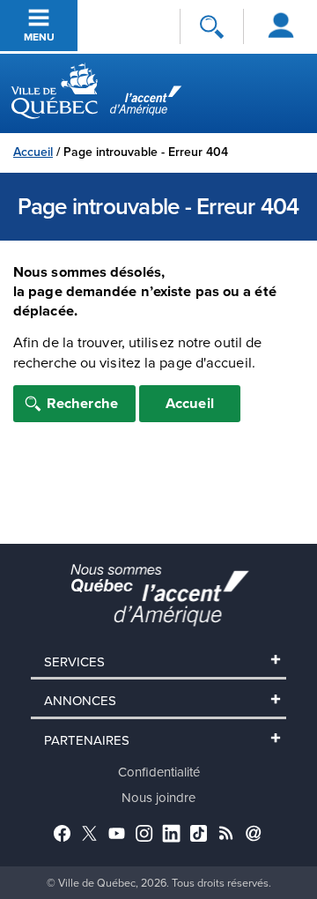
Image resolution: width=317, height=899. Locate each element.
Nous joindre (158, 797)
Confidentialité (159, 771)
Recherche (82, 402)
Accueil (33, 151)
